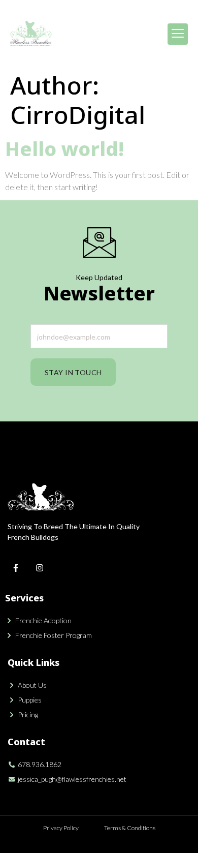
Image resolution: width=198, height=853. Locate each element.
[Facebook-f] (16, 568)
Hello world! (64, 148)
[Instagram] (39, 568)
